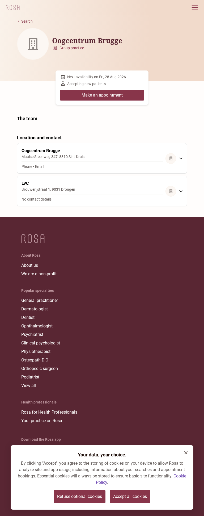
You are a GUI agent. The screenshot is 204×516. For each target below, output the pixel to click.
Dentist (28, 317)
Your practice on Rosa (41, 420)
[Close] (186, 453)
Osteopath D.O (34, 360)
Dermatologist (34, 308)
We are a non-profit (39, 273)
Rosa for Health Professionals (49, 412)
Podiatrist (30, 377)
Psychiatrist (32, 334)
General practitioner (39, 300)
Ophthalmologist (37, 325)
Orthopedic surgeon (39, 368)
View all (28, 385)
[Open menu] (195, 7)
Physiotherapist (35, 351)
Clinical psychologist (40, 343)
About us (29, 265)
